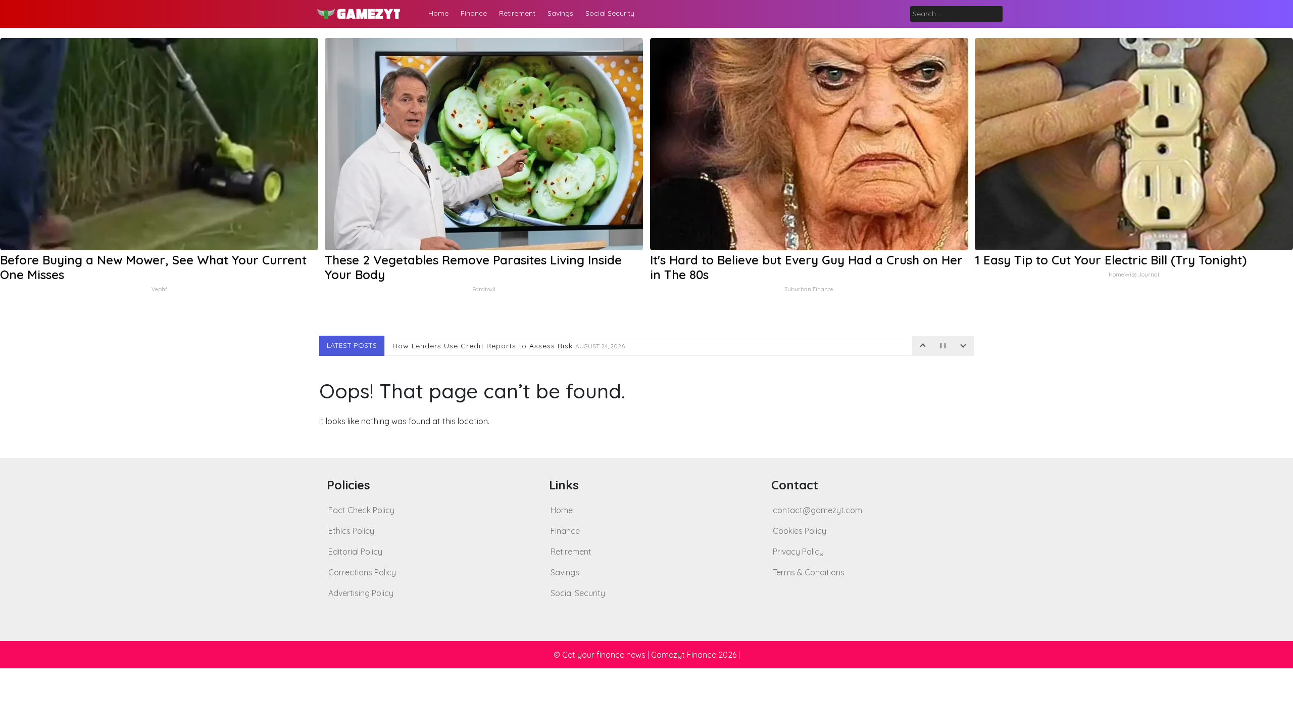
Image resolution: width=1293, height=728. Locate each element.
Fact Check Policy (361, 510)
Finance (474, 13)
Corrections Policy (362, 572)
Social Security (609, 13)
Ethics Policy (351, 531)
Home (438, 13)
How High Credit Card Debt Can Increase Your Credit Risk (528, 345)
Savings (560, 13)
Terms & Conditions (808, 572)
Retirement (517, 13)
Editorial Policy (355, 552)
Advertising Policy (360, 593)
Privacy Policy (798, 552)
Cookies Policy (799, 531)
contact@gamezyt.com (817, 510)
